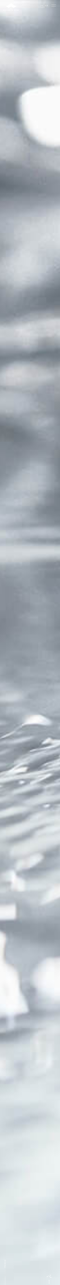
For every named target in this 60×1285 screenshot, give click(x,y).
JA (41, 6)
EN (46, 6)
